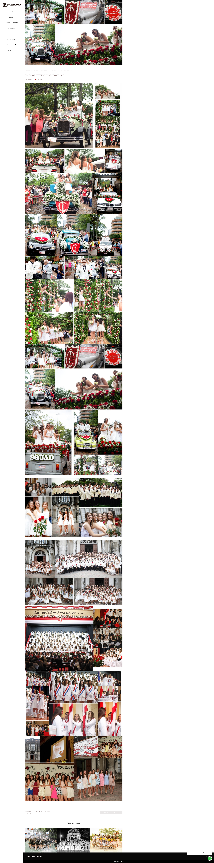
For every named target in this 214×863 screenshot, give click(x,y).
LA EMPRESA (11, 39)
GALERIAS (11, 28)
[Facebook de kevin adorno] (206, 856)
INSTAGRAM (11, 44)
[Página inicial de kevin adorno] (12, 5)
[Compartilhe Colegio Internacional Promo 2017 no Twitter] (27, 813)
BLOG (12, 33)
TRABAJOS (11, 17)
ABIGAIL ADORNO (12, 22)
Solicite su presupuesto (111, 812)
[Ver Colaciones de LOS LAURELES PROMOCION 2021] (73, 840)
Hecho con (119, 861)
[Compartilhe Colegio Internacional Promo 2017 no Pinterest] (30, 813)
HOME (12, 12)
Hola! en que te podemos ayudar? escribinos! (199, 852)
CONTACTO (12, 50)
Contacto (39, 856)
